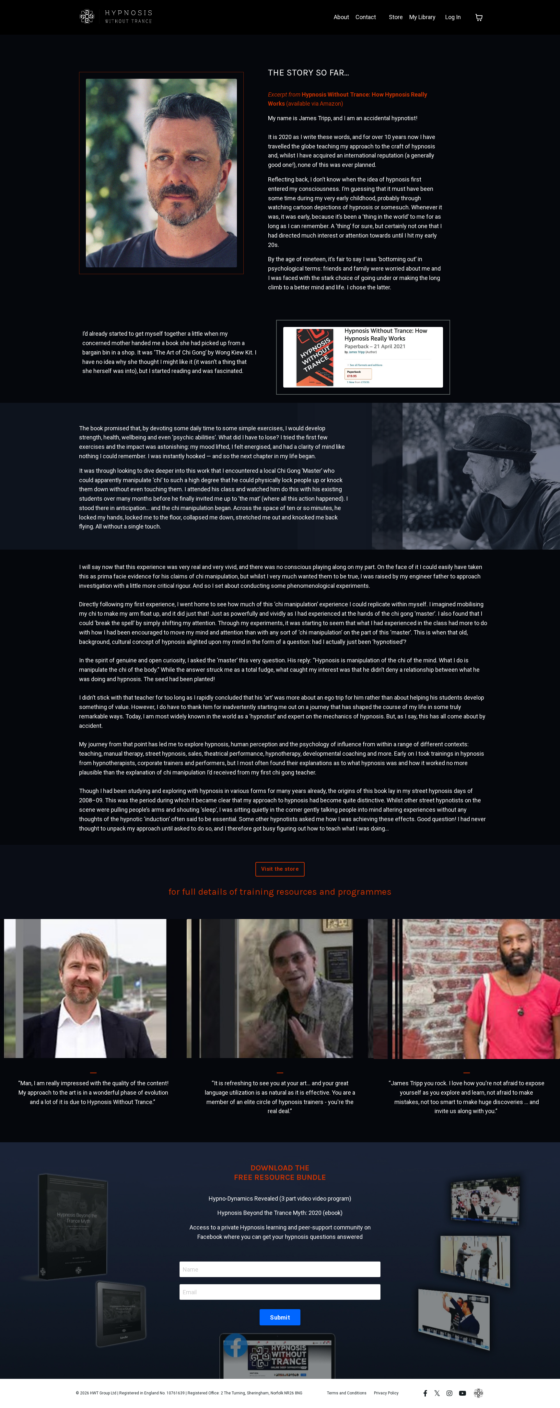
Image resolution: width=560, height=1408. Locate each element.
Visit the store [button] (280, 869)
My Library (422, 17)
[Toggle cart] (479, 17)
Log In (453, 17)
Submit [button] (280, 1317)
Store (396, 17)
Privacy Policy (386, 1393)
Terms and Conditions (347, 1393)
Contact (366, 17)
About (341, 17)
